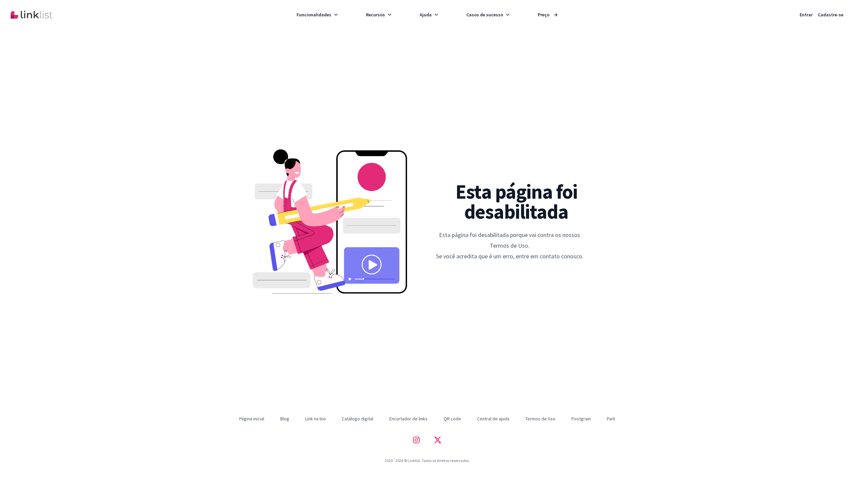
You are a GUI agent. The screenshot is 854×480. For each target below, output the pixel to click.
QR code (452, 419)
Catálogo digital (357, 419)
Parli (611, 419)
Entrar (806, 15)
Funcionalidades (314, 15)
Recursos (375, 15)
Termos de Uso (540, 419)
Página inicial (251, 419)
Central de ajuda (493, 419)
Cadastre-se (830, 15)
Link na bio (315, 419)
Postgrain (581, 419)
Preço (548, 15)
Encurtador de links (408, 419)
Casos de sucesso (484, 15)
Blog (284, 419)
